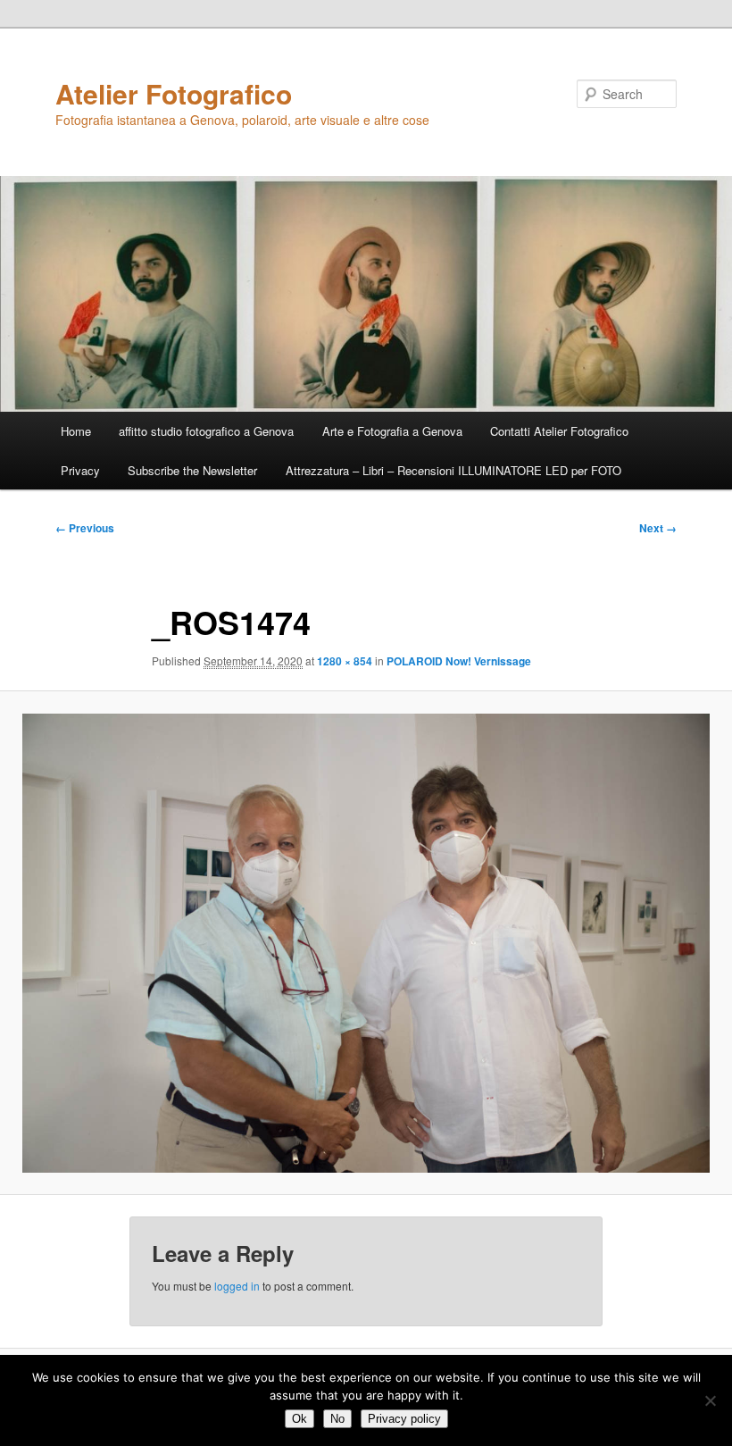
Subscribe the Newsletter (192, 470)
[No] (710, 1400)
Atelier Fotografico (173, 93)
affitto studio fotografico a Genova (206, 430)
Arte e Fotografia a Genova (392, 430)
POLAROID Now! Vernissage (459, 661)
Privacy (80, 470)
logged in (237, 1285)
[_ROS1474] (366, 943)
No (337, 1418)
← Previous (84, 528)
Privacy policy (404, 1418)
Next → (658, 528)
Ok (299, 1418)
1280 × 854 (344, 661)
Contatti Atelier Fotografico (559, 430)
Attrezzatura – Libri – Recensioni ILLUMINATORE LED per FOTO (453, 470)
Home (76, 430)
